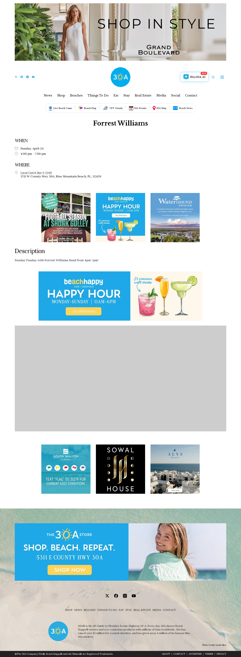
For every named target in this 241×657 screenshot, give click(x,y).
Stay (126, 95)
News (48, 95)
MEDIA (156, 610)
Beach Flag (90, 108)
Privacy (221, 654)
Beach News (185, 108)
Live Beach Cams (62, 108)
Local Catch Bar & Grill (36, 173)
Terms (209, 654)
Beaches (76, 95)
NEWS (78, 610)
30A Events (140, 108)
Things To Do (98, 95)
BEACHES (90, 610)
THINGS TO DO (107, 610)
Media (161, 95)
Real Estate (143, 95)
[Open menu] (222, 77)
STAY (128, 610)
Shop (61, 95)
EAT (121, 610)
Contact (191, 95)
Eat (115, 95)
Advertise (195, 654)
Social (175, 95)
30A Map (161, 108)
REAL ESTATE (142, 610)
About (166, 654)
